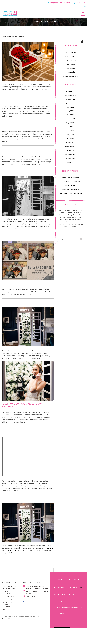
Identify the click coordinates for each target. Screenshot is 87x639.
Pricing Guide (7, 599)
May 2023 (70, 111)
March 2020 (70, 143)
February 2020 (70, 147)
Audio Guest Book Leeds (70, 177)
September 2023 (70, 103)
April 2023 (70, 115)
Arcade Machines (70, 52)
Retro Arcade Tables (11, 594)
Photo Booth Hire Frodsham (70, 181)
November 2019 (70, 158)
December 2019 (70, 154)
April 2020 (70, 139)
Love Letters (70, 68)
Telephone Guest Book (70, 76)
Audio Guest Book (70, 60)
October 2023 (70, 99)
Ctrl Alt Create (8, 619)
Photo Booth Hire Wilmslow (70, 189)
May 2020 (70, 135)
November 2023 (70, 95)
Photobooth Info (9, 586)
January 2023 (70, 119)
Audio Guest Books (39, 89)
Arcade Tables (70, 56)
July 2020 (70, 127)
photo (28, 294)
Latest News (70, 64)
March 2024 (70, 91)
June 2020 (70, 131)
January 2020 (70, 150)
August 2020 (70, 123)
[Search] (81, 239)
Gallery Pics (7, 602)
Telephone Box (8, 596)
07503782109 (80, 3)
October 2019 (70, 162)
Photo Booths (70, 72)
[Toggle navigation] (83, 13)
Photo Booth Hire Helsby (70, 185)
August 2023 (70, 107)
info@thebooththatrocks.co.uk (61, 3)
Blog (4, 612)
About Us (5, 610)
